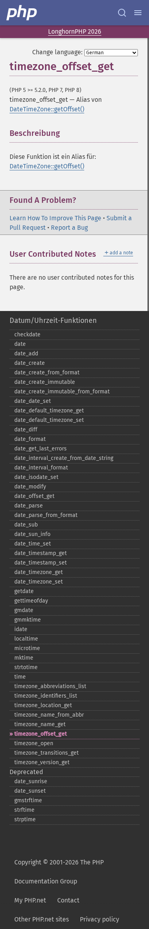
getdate (24, 591)
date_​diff (25, 429)
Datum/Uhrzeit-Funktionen (53, 320)
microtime (27, 648)
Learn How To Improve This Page (55, 218)
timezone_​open (33, 743)
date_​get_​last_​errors (40, 448)
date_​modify (30, 486)
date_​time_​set (32, 543)
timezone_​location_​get (43, 705)
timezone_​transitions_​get (46, 753)
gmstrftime (28, 800)
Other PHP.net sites (41, 919)
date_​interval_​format (41, 467)
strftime (24, 810)
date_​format (30, 439)
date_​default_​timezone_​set (49, 420)
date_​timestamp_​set (40, 562)
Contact (68, 900)
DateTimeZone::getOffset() (47, 109)
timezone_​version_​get (42, 762)
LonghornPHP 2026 (74, 31)
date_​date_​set (32, 401)
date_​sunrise (30, 781)
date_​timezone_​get (38, 572)
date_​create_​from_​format (46, 372)
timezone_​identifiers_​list (45, 695)
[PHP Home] (22, 12)
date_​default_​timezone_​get (49, 410)
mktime (23, 657)
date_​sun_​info (32, 534)
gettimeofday (31, 600)
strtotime (26, 667)
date (20, 344)
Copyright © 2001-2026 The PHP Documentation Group (59, 871)
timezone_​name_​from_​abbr (49, 715)
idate (20, 629)
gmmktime (27, 619)
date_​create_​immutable (44, 382)
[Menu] (138, 13)
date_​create (29, 363)
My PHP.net (30, 900)
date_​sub (26, 524)
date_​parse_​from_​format (45, 515)
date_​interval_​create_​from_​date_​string (63, 458)
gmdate (23, 610)
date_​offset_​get (34, 496)
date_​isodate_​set (36, 477)
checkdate (27, 334)
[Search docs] (122, 13)
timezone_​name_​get (40, 724)
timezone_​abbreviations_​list (50, 686)
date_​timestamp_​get (40, 553)
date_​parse (28, 505)
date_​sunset (30, 791)
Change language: (57, 52)
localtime (26, 638)
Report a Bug (69, 227)
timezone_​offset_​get (40, 734)
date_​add (26, 353)
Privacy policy (99, 919)
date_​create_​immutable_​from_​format (62, 391)
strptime (25, 819)
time (20, 676)
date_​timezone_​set (38, 581)
